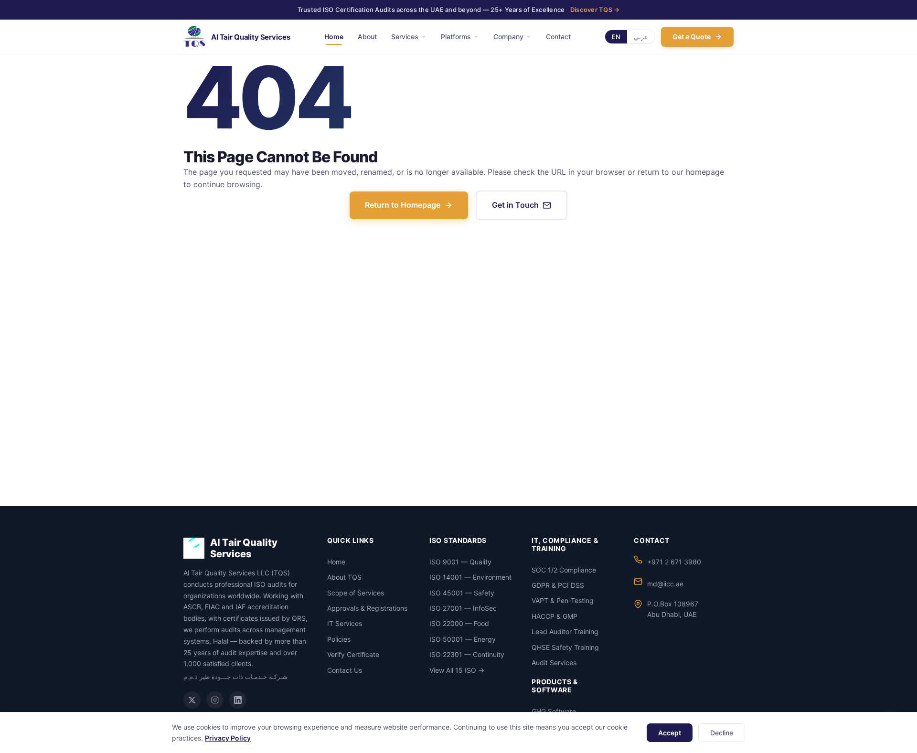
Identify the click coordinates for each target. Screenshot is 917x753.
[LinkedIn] (237, 700)
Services (404, 36)
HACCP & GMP (554, 616)
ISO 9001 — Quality (460, 562)
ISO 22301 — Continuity (466, 654)
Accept (669, 733)
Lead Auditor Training (565, 631)
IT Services (344, 623)
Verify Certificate (353, 654)
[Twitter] (192, 700)
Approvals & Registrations (367, 608)
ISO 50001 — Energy (462, 639)
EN (616, 37)
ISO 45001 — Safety (461, 593)
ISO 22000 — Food (459, 623)
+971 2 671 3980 (674, 562)
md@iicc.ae (665, 584)
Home (333, 36)
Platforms (456, 36)
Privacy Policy (228, 738)
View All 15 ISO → (456, 670)
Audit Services (554, 662)
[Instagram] (215, 700)
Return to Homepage (402, 205)
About (367, 36)
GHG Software (554, 711)
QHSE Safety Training (565, 647)
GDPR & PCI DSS (558, 585)
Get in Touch (515, 205)
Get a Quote (691, 36)
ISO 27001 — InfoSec (463, 608)
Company (508, 36)
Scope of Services (355, 593)
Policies (339, 639)
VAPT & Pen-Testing (563, 600)
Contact (558, 36)
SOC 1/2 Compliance (564, 570)
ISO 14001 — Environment (470, 577)
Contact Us (344, 670)
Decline (721, 733)
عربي (641, 37)
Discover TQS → (595, 9)
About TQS (344, 577)
